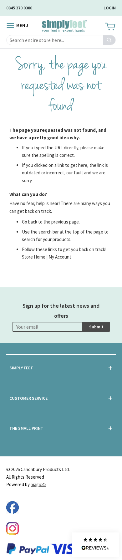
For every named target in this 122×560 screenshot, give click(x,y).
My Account (59, 257)
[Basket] (110, 27)
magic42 (38, 484)
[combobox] (61, 40)
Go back (29, 222)
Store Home (33, 257)
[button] (95, 544)
